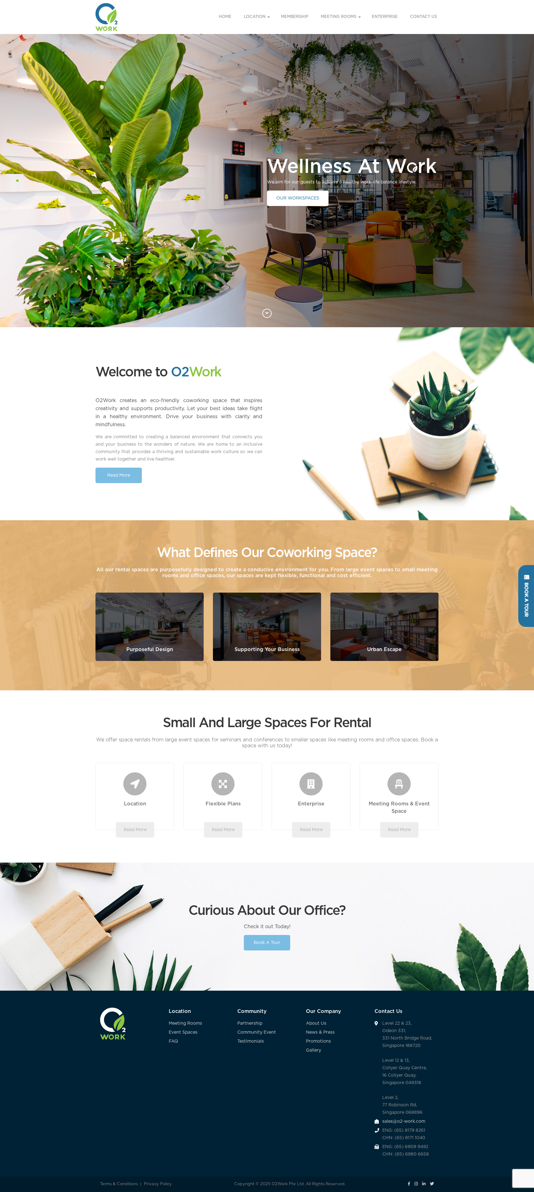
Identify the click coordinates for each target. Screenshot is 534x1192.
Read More (118, 475)
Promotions (318, 1041)
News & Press (320, 1032)
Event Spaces (183, 1032)
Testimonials (250, 1041)
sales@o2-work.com (403, 1121)
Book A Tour (267, 943)
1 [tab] (17, 180)
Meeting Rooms (185, 1023)
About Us (316, 1023)
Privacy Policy (158, 1184)
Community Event (256, 1032)
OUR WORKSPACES (297, 198)
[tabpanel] (267, 180)
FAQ (173, 1041)
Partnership (250, 1023)
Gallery (313, 1050)
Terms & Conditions (119, 1184)
